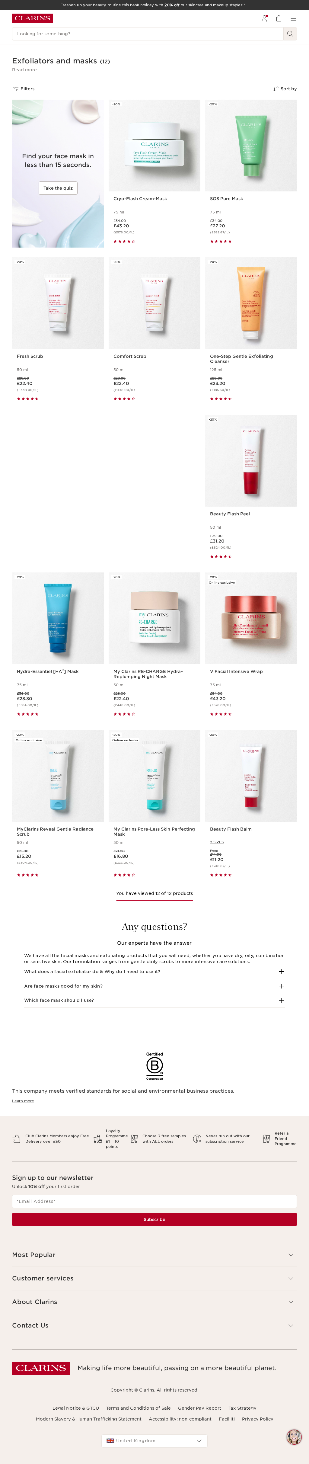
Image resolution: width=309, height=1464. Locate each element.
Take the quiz (58, 188)
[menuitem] (264, 18)
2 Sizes (217, 842)
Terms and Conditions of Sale (138, 1408)
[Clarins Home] (32, 18)
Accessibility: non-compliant (180, 1419)
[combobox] (154, 1441)
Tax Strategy (242, 1408)
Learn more (23, 1101)
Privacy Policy (257, 1419)
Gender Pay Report (199, 1408)
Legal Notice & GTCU (76, 1408)
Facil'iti (227, 1419)
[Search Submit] (290, 33)
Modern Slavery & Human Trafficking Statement (89, 1419)
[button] (24, 70)
